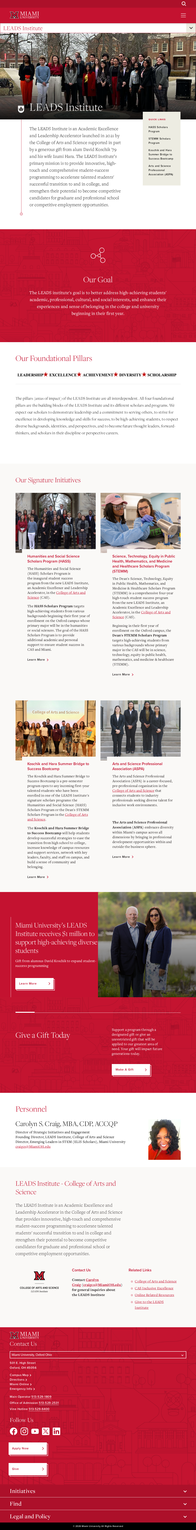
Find (15, 1503)
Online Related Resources (154, 1295)
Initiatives (22, 1491)
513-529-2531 (49, 1403)
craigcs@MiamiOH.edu (33, 1146)
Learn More (36, 660)
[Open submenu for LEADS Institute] (191, 28)
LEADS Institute (23, 28)
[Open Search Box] (184, 4)
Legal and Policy (30, 1516)
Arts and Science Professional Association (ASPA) (161, 170)
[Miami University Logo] (24, 15)
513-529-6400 (39, 1409)
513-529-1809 (41, 1397)
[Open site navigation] (183, 15)
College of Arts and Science (133, 790)
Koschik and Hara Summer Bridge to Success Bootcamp (161, 154)
